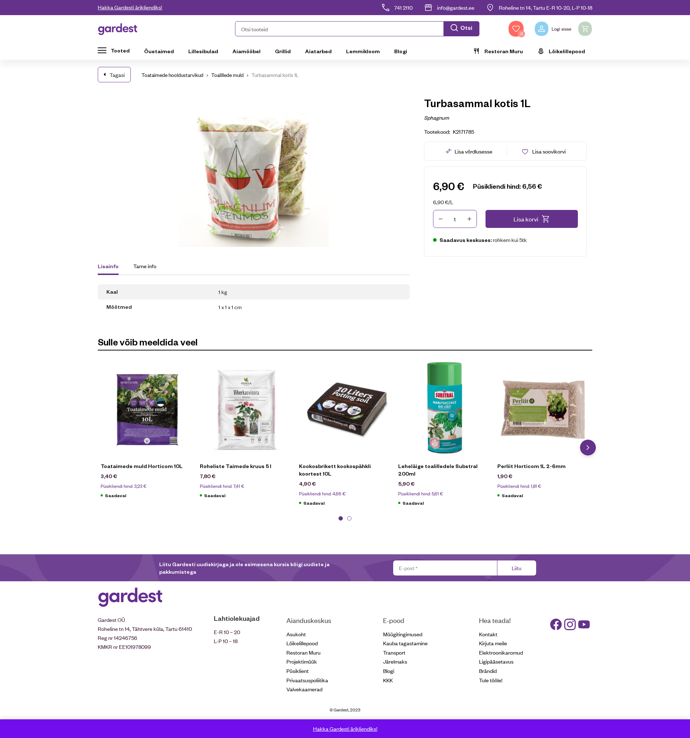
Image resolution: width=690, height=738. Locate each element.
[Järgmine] (588, 447)
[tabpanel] (147, 434)
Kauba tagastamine (405, 643)
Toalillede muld (227, 74)
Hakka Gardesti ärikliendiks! (130, 7)
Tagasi (117, 74)
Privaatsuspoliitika (307, 680)
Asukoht (296, 634)
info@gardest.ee (455, 7)
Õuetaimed (159, 51)
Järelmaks (395, 661)
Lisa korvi (526, 219)
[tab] (111, 267)
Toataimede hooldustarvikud (172, 74)
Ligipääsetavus (496, 661)
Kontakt (488, 634)
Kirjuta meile (493, 643)
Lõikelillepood (567, 51)
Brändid (488, 670)
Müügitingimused (402, 634)
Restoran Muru (503, 51)
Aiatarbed (318, 51)
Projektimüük (301, 661)
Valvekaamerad (304, 689)
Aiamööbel (247, 51)
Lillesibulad (203, 51)
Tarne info (144, 266)
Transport (394, 652)
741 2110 (403, 7)
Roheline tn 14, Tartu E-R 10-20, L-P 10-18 (545, 7)
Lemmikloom (363, 51)
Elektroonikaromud (501, 652)
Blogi (400, 51)
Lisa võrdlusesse (473, 151)
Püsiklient (297, 670)
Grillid (283, 51)
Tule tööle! (490, 680)
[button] (357, 28)
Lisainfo (108, 266)
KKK (388, 680)
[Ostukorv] (585, 29)
